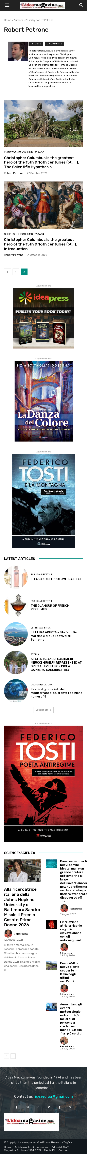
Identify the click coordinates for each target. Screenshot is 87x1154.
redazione (66, 1046)
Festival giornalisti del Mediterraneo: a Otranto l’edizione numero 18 (56, 692)
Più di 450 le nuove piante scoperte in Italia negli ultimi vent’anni (70, 972)
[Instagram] (27, 1107)
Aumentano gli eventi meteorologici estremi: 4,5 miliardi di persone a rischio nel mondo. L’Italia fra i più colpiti (71, 1019)
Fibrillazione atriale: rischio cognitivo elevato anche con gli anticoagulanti (71, 931)
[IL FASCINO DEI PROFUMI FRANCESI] (16, 577)
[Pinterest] (49, 1107)
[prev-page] (7, 272)
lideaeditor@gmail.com (53, 1096)
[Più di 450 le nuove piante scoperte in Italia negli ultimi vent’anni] (51, 965)
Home (7, 20)
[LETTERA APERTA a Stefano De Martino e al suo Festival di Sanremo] (16, 634)
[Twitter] (70, 1107)
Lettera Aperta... (41, 628)
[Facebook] (16, 1107)
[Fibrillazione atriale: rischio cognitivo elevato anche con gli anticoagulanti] (51, 924)
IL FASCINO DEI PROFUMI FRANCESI (56, 579)
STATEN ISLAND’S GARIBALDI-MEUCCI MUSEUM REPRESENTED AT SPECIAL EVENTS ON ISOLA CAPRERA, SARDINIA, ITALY (56, 664)
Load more (42, 709)
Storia (35, 654)
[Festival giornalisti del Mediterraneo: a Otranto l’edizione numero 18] (16, 691)
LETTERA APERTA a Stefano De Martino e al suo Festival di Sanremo (54, 636)
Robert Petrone (13, 173)
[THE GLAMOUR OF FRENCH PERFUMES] (16, 605)
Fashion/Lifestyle (42, 574)
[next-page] (13, 1056)
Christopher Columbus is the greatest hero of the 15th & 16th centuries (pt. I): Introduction (40, 244)
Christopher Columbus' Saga (24, 152)
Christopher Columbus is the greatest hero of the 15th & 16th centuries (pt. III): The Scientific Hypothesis (41, 162)
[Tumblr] (60, 1107)
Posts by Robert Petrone (39, 20)
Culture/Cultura (41, 685)
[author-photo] (18, 65)
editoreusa (21, 933)
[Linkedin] (38, 1107)
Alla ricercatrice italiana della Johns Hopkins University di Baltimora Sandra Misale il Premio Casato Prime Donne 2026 (22, 907)
